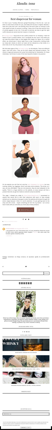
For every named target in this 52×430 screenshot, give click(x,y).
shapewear (11, 221)
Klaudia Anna (26, 3)
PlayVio (35, 232)
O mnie (27, 9)
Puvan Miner (10, 228)
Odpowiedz (9, 235)
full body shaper (8, 35)
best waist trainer (23, 48)
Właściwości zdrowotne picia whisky (26, 352)
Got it (29, 427)
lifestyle (6, 221)
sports (15, 221)
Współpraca (35, 9)
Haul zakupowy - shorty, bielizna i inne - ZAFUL (26, 369)
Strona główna (18, 9)
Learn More (23, 427)
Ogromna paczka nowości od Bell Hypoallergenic (26, 385)
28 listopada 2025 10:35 (21, 228)
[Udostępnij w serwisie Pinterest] (28, 220)
